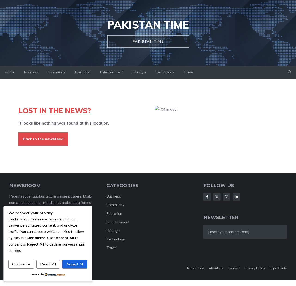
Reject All (48, 264)
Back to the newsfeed (43, 139)
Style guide (278, 268)
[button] (289, 72)
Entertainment (111, 72)
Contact (234, 268)
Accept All (74, 264)
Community (57, 72)
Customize (21, 264)
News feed (195, 268)
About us (216, 268)
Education (83, 72)
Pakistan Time (148, 24)
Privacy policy (254, 268)
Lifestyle (139, 72)
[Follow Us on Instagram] (226, 197)
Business (31, 72)
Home (10, 72)
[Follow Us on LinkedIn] (236, 197)
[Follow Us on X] (217, 197)
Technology (165, 72)
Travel (188, 72)
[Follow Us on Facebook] (207, 197)
